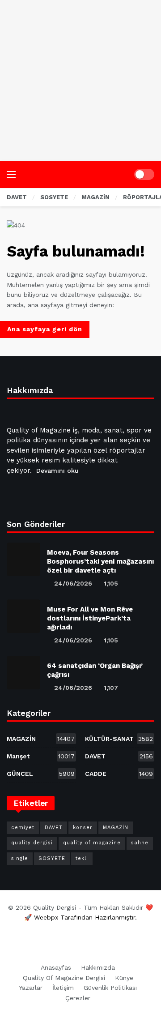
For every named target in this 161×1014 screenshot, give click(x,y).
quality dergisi (32, 843)
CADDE (119, 773)
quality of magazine (92, 843)
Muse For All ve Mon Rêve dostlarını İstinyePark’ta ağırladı (90, 618)
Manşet (41, 756)
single (19, 858)
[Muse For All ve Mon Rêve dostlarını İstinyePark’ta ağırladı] (23, 616)
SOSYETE (51, 858)
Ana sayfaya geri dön (44, 329)
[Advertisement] (80, 80)
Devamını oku (57, 470)
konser (83, 827)
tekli (82, 858)
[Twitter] (36, 492)
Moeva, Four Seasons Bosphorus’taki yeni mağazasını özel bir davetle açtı (100, 561)
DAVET (119, 756)
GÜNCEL (41, 773)
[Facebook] (15, 492)
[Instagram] (79, 492)
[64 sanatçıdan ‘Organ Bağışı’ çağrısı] (23, 672)
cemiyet (22, 827)
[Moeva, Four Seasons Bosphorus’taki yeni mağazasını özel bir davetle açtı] (23, 559)
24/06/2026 (73, 583)
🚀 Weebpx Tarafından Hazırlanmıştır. (80, 917)
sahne (139, 843)
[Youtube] (58, 492)
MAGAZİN (41, 738)
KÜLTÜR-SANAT (119, 738)
